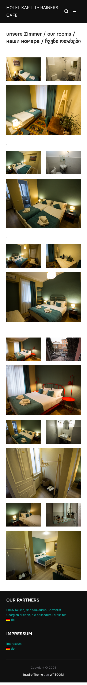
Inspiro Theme (33, 674)
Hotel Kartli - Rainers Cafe (32, 11)
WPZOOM (57, 674)
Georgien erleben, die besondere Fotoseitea (36, 615)
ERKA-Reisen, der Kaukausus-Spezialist (33, 610)
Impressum (14, 643)
